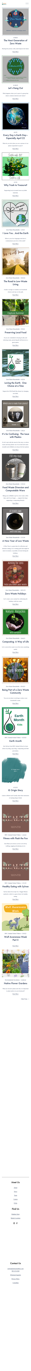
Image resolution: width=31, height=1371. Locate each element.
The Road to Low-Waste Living (15, 283)
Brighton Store (16, 1214)
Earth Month (15, 740)
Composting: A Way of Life (15, 641)
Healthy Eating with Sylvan (15, 886)
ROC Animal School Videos (13, 737)
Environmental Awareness (12, 980)
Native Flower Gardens (15, 983)
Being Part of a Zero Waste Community (15, 691)
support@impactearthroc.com (15, 1268)
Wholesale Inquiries (15, 1275)
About (15, 1187)
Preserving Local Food (15, 332)
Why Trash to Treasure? (15, 185)
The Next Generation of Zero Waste (15, 42)
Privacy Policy (15, 1279)
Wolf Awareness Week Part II (15, 938)
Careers (15, 1199)
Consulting (16, 1283)
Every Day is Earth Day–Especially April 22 (15, 137)
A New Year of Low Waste (15, 540)
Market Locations (15, 1218)
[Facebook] (17, 1223)
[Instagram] (14, 1223)
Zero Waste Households (13, 230)
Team (15, 1195)
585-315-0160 (15, 1271)
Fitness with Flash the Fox (15, 838)
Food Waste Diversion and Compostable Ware (15, 489)
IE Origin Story (15, 790)
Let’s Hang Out (15, 88)
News (15, 1191)
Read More (16, 51)
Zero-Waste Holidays (15, 593)
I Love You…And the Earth (16, 233)
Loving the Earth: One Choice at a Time (15, 384)
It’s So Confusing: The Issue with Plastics (15, 435)
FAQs (15, 1203)
